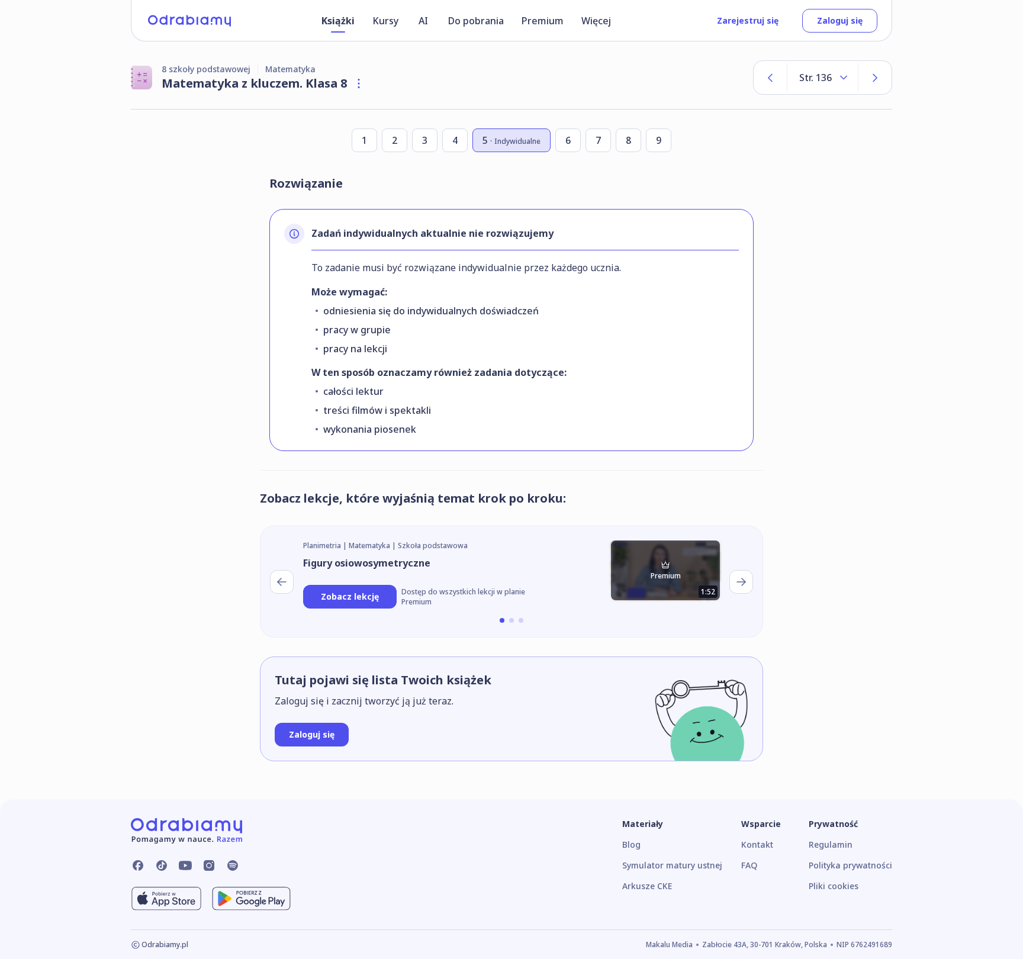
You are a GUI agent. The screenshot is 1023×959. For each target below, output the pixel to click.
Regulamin (830, 844)
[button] (502, 620)
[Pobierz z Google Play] (251, 898)
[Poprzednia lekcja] (282, 582)
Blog (631, 844)
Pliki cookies (833, 886)
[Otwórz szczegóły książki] (359, 83)
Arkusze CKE (647, 886)
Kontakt (757, 844)
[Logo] (189, 20)
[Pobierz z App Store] (166, 898)
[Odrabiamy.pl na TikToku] (162, 865)
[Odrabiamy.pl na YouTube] (185, 865)
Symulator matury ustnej (672, 865)
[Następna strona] (875, 77)
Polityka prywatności (850, 865)
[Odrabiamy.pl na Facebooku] (138, 865)
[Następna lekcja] (741, 582)
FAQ (749, 865)
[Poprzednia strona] (770, 77)
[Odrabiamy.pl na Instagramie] (209, 865)
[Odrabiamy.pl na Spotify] (233, 865)
